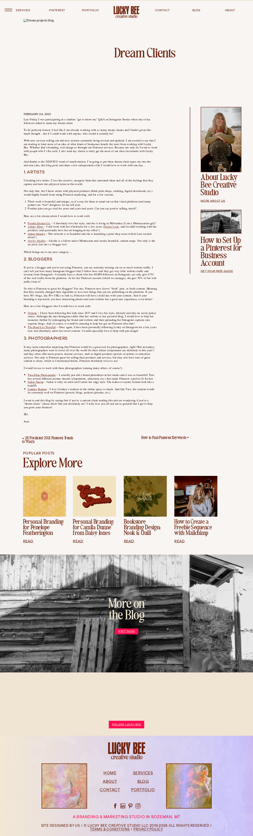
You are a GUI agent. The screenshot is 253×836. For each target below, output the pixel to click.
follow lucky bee (126, 725)
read (28, 541)
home (109, 774)
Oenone (32, 313)
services (23, 10)
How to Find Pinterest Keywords (163, 438)
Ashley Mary (36, 226)
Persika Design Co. (39, 223)
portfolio (90, 10)
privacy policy (148, 829)
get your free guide (217, 271)
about (230, 10)
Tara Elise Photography (42, 375)
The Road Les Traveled (41, 327)
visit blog (126, 631)
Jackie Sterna (35, 382)
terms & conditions (110, 829)
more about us (213, 201)
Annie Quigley (36, 233)
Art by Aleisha (36, 240)
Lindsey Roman (37, 389)
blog (196, 10)
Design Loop (111, 226)
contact (162, 10)
